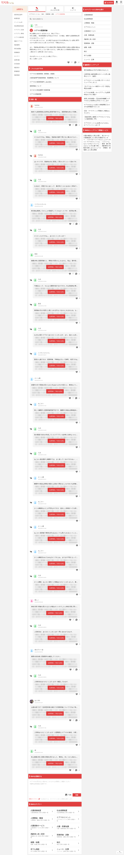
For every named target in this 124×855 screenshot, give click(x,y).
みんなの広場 (55, 10)
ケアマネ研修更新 (35, 94)
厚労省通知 (17, 48)
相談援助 (17, 45)
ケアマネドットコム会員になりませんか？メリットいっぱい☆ (96, 124)
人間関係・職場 (89, 23)
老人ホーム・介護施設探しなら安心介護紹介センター (97, 138)
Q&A (36, 10)
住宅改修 (17, 63)
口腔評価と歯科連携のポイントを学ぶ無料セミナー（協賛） (97, 75)
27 (78, 62)
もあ (36, 25)
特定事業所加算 (19, 26)
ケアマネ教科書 (19, 37)
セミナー (17, 56)
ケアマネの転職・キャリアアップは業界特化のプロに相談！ (97, 93)
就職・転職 (87, 47)
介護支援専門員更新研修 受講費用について (44, 78)
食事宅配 (17, 60)
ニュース (73, 10)
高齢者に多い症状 (90, 39)
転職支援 (17, 18)
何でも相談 (87, 55)
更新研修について (35, 86)
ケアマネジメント (90, 27)
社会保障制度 (88, 19)
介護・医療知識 (89, 35)
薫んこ (37, 600)
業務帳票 (17, 52)
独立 (85, 51)
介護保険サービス (90, 31)
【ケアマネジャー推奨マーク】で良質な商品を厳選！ (97, 87)
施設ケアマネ (18, 41)
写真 (69, 795)
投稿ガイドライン (33, 799)
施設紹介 (17, 67)
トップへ (119, 853)
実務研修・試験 (50, 14)
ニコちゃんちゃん (40, 204)
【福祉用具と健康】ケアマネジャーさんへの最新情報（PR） (97, 118)
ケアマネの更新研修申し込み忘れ (41, 82)
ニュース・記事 (89, 59)
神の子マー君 (39, 650)
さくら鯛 (37, 378)
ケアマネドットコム (7, 2)
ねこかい (41, 403)
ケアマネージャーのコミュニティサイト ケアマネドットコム (97, 141)
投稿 (76, 795)
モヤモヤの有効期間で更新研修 (40, 90)
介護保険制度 (88, 15)
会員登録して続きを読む (55, 118)
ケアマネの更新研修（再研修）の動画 (42, 74)
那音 (36, 254)
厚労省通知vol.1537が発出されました (96, 70)
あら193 (37, 700)
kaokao (37, 105)
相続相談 (17, 75)
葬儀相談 (17, 71)
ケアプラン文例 (19, 30)
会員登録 (110, 3)
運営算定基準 (18, 14)
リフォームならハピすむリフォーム (97, 143)
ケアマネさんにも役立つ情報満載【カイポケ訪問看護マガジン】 (97, 106)
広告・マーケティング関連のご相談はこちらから (97, 112)
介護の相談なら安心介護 (91, 135)
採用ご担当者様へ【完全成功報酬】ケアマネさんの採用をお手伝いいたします (97, 99)
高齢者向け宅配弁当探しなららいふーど (97, 147)
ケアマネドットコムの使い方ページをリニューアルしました (97, 81)
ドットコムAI (18, 22)
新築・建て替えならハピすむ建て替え (97, 145)
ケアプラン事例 (19, 33)
